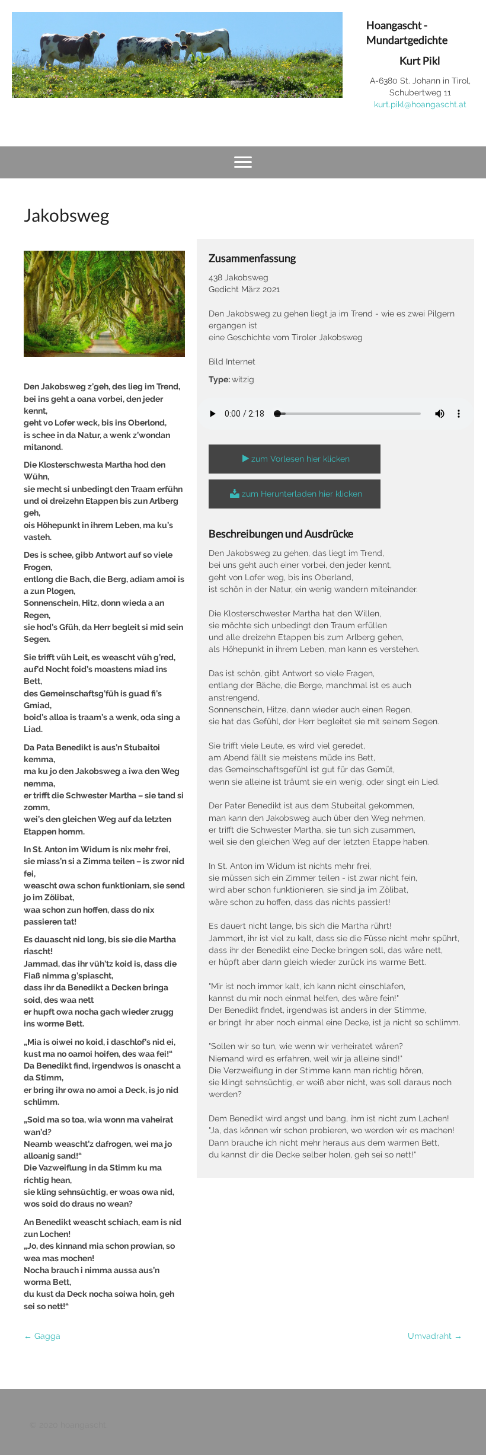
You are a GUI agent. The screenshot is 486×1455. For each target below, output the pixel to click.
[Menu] (243, 162)
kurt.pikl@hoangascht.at (420, 104)
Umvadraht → (435, 1336)
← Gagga (42, 1336)
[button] (295, 459)
